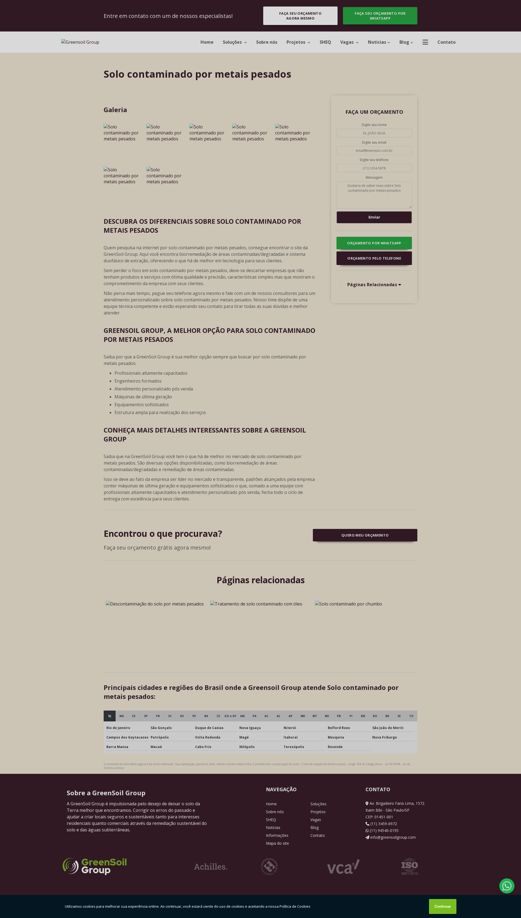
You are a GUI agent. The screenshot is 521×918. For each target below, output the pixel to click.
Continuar (442, 906)
